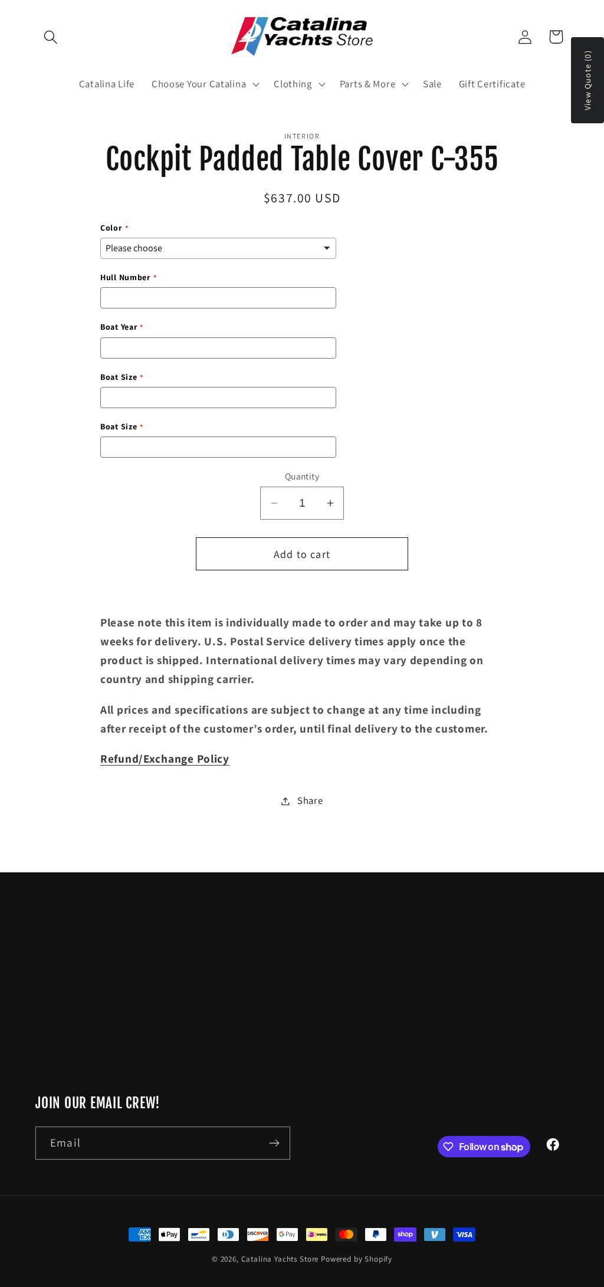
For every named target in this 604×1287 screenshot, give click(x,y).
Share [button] (310, 800)
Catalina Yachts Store (280, 1259)
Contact (412, 996)
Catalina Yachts (428, 972)
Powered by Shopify (356, 1259)
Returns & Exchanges (440, 1067)
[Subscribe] (274, 1143)
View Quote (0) (587, 80)
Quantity (302, 476)
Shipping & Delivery (437, 1090)
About (407, 1019)
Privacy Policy (425, 1043)
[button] (51, 36)
